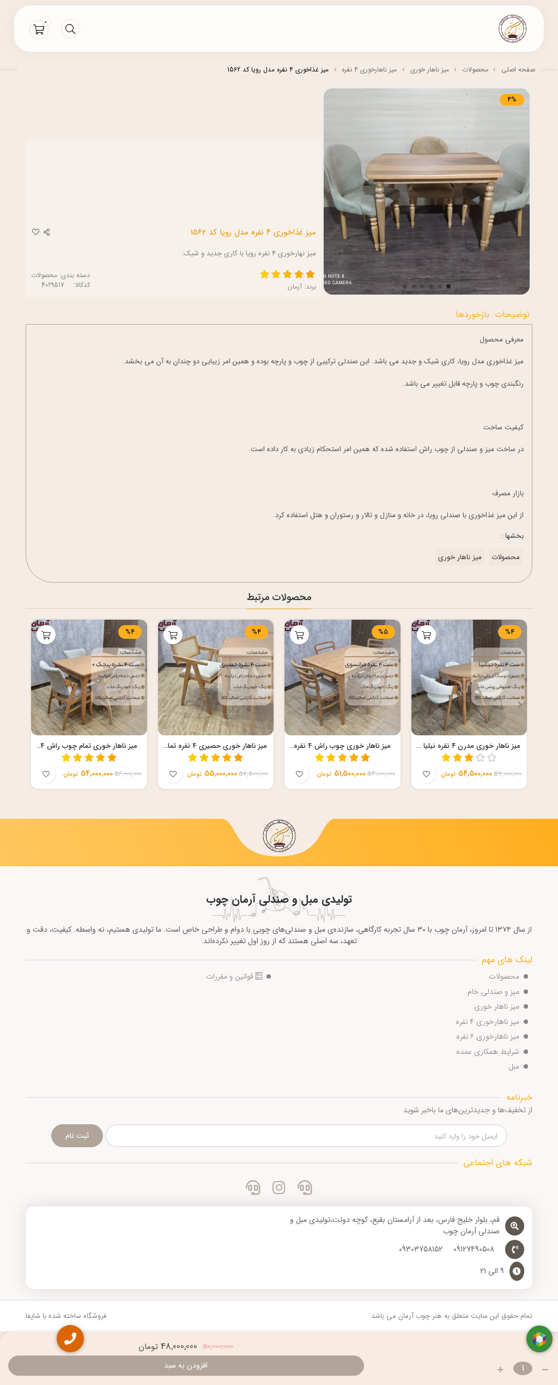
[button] (519, 704)
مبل (513, 1066)
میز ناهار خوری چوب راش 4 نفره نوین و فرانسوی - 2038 (342, 746)
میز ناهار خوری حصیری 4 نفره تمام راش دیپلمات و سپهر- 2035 (215, 746)
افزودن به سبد (186, 1365)
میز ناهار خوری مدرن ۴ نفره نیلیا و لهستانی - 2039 (468, 746)
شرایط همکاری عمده (487, 1052)
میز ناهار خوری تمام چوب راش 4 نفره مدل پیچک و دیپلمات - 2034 (89, 746)
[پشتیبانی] (253, 1189)
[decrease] (545, 1370)
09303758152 (420, 1249)
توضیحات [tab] (512, 314)
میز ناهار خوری (429, 69)
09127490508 (473, 1249)
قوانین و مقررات (231, 976)
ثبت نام (77, 1136)
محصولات (475, 69)
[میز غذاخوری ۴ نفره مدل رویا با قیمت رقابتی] (279, 837)
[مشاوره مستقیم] (305, 1189)
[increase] (500, 1370)
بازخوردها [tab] (472, 314)
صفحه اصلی (518, 69)
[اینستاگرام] (278, 1189)
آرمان (295, 286)
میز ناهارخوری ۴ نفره (369, 69)
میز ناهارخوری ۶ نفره (487, 1036)
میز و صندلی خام (493, 992)
